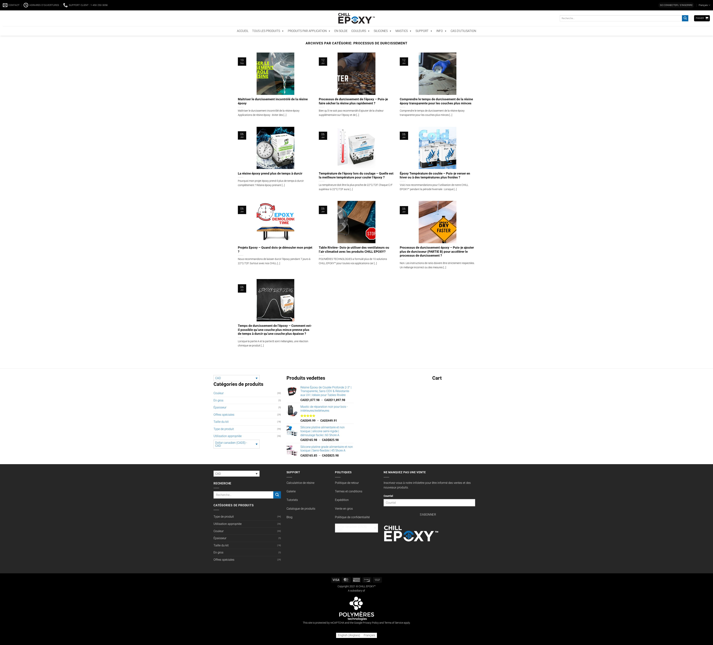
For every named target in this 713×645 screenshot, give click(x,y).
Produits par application (307, 38)
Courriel (388, 495)
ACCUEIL (242, 38)
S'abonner (428, 514)
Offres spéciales (224, 414)
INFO (439, 38)
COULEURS (358, 38)
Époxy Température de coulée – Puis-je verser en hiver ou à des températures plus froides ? (435, 183)
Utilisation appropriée (228, 436)
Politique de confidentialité (352, 517)
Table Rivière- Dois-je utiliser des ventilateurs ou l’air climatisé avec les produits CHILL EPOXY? (354, 257)
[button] (676, 13)
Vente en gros (344, 508)
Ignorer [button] (485, 4)
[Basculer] (278, 407)
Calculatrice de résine (300, 482)
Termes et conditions (348, 491)
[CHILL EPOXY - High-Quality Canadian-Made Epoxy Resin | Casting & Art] (356, 26)
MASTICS (401, 38)
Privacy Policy (371, 622)
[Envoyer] (685, 26)
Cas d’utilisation (463, 38)
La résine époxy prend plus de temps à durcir (270, 181)
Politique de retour (347, 482)
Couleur (219, 393)
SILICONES (381, 38)
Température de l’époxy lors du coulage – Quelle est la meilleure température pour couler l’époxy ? (356, 183)
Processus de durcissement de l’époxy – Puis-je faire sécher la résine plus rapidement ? (353, 109)
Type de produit (224, 429)
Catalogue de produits (300, 508)
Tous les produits (266, 38)
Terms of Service (393, 622)
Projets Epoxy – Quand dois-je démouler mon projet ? (275, 253)
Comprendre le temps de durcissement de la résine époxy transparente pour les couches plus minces (436, 109)
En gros (218, 400)
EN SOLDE (341, 38)
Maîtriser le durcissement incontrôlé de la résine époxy (273, 109)
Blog (289, 517)
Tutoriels (292, 499)
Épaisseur (220, 407)
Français (703, 13)
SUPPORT (422, 38)
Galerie (291, 491)
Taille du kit (221, 421)
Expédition (342, 499)
